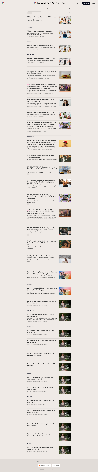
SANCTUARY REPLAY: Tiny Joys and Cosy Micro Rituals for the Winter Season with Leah (42, 168)
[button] (27, 8)
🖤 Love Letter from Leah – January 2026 (40, 112)
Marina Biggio (49, 93)
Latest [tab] (29, 13)
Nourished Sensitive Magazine (38, 22)
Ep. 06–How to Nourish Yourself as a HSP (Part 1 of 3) (40, 401)
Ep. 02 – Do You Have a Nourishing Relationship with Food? (38, 435)
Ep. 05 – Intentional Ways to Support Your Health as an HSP (41, 411)
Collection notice (59, 461)
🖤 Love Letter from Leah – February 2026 (41, 58)
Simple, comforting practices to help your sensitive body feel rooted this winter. (42, 186)
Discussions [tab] (38, 13)
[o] (65, 87)
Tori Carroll (53, 106)
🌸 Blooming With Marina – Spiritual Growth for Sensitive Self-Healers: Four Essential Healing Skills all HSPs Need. (41, 212)
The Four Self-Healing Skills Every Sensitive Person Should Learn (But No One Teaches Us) (41, 243)
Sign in (93, 3)
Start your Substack (45, 465)
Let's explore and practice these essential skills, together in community (41, 247)
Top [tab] (33, 13)
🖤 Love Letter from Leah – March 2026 (40, 45)
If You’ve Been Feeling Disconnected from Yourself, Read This (40, 156)
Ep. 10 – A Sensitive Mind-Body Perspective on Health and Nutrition (41, 355)
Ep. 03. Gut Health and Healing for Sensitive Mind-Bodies (41, 425)
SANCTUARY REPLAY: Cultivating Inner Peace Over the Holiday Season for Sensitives (42, 229)
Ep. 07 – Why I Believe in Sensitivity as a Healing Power (40, 388)
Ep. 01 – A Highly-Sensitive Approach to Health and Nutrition (40, 448)
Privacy (48, 461)
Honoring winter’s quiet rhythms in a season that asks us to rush (42, 232)
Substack (42, 469)
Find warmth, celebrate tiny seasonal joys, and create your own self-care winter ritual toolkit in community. (41, 171)
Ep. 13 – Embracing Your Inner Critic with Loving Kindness (40, 315)
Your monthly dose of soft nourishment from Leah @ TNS (41, 47)
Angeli (47, 78)
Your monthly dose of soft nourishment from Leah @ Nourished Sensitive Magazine (40, 19)
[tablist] (34, 12)
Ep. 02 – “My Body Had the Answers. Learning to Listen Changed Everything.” (42, 273)
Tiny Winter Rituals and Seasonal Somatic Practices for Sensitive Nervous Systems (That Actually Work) (41, 182)
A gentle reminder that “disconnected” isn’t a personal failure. (42, 159)
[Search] (77, 3)
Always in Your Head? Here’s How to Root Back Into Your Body (40, 100)
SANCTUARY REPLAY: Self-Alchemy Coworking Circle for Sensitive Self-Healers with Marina (41, 197)
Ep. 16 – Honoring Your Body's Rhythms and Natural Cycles (41, 302)
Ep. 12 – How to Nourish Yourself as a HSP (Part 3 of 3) (40, 331)
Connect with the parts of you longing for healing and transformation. (40, 201)
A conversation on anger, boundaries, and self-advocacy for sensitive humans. (41, 91)
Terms (52, 461)
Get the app (56, 465)
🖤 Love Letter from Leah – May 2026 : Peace (42, 17)
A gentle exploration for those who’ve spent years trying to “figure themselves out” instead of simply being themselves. (42, 147)
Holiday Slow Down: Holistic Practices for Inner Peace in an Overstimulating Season (41, 257)
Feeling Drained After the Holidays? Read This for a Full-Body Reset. (42, 72)
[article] (49, 20)
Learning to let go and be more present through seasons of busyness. (41, 129)
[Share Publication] (80, 3)
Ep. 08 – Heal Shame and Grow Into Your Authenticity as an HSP (40, 378)
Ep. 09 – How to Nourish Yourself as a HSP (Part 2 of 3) (41, 365)
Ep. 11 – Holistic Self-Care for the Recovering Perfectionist (41, 341)
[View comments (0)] (38, 51)
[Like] (28, 336)
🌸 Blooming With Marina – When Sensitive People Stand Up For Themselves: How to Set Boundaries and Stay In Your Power (42, 86)
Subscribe (86, 3)
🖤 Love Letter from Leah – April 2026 (39, 31)
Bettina (51, 278)
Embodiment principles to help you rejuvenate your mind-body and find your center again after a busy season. (41, 76)
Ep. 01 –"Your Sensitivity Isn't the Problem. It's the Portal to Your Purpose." (42, 289)
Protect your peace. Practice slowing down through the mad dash (42, 260)
